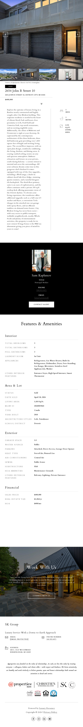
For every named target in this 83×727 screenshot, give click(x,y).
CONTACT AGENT (41, 304)
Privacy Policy (50, 712)
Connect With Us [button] (41, 596)
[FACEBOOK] (33, 719)
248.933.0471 (41, 290)
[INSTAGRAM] (39, 719)
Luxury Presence (47, 708)
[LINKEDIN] (44, 719)
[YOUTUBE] (50, 719)
